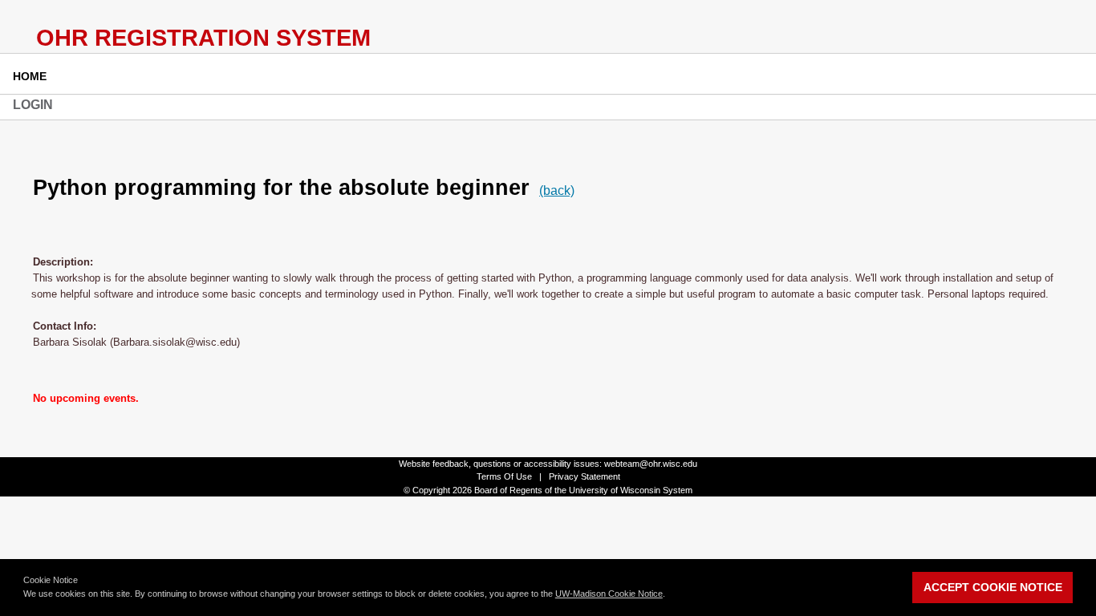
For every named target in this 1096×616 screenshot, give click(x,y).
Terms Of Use (504, 476)
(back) (556, 190)
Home (30, 76)
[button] (669, 595)
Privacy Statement (584, 476)
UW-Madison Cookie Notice (609, 593)
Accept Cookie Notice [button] (992, 587)
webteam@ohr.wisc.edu (650, 463)
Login (33, 104)
